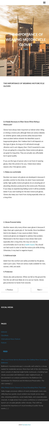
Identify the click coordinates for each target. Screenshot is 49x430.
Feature (3, 343)
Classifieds (4, 335)
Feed (5, 351)
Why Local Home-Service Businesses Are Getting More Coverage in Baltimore (24, 361)
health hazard (30, 245)
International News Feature (10, 339)
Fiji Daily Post (26, 424)
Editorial (4, 332)
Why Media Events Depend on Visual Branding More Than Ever (23, 387)
